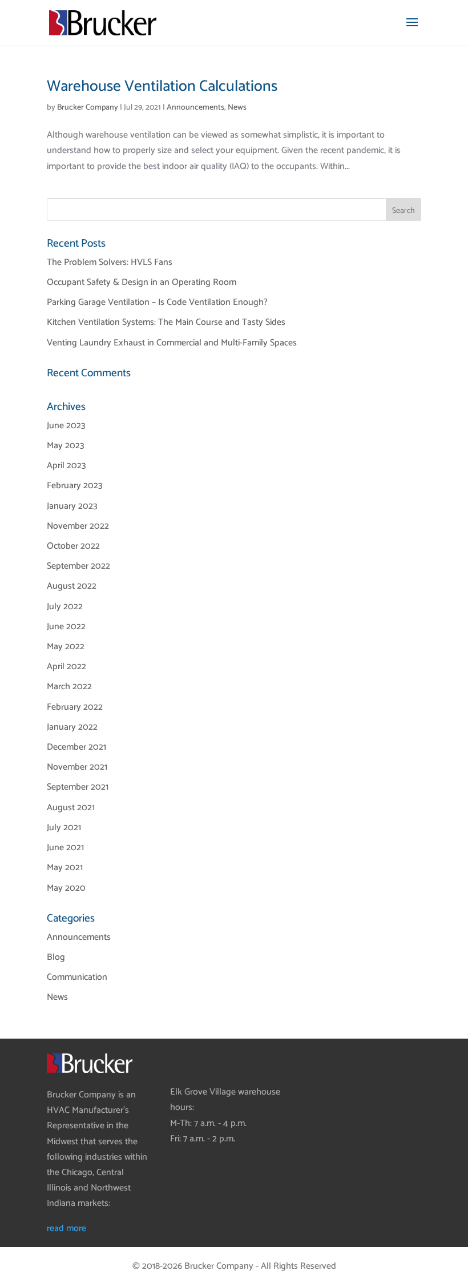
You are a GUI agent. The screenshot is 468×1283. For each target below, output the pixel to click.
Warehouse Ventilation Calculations (162, 86)
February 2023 (75, 485)
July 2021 (64, 827)
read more (66, 1228)
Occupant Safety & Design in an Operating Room (141, 282)
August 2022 (71, 586)
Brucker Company (87, 107)
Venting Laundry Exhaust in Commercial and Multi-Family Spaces (172, 343)
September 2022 (78, 566)
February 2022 (75, 707)
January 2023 (72, 506)
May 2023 (65, 445)
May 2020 (66, 888)
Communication (77, 977)
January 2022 (72, 727)
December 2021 (76, 747)
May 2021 (65, 867)
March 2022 (69, 686)
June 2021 (65, 847)
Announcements (195, 107)
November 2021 (77, 767)
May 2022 (65, 646)
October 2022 (73, 546)
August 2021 (71, 807)
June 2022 (66, 626)
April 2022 (66, 666)
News (237, 107)
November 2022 (78, 526)
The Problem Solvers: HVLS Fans (109, 262)
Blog (56, 957)
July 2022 (65, 606)
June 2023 (66, 425)
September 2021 (77, 787)
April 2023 (66, 465)
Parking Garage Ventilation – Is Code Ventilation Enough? (157, 302)
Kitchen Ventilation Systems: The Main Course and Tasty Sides (166, 322)
